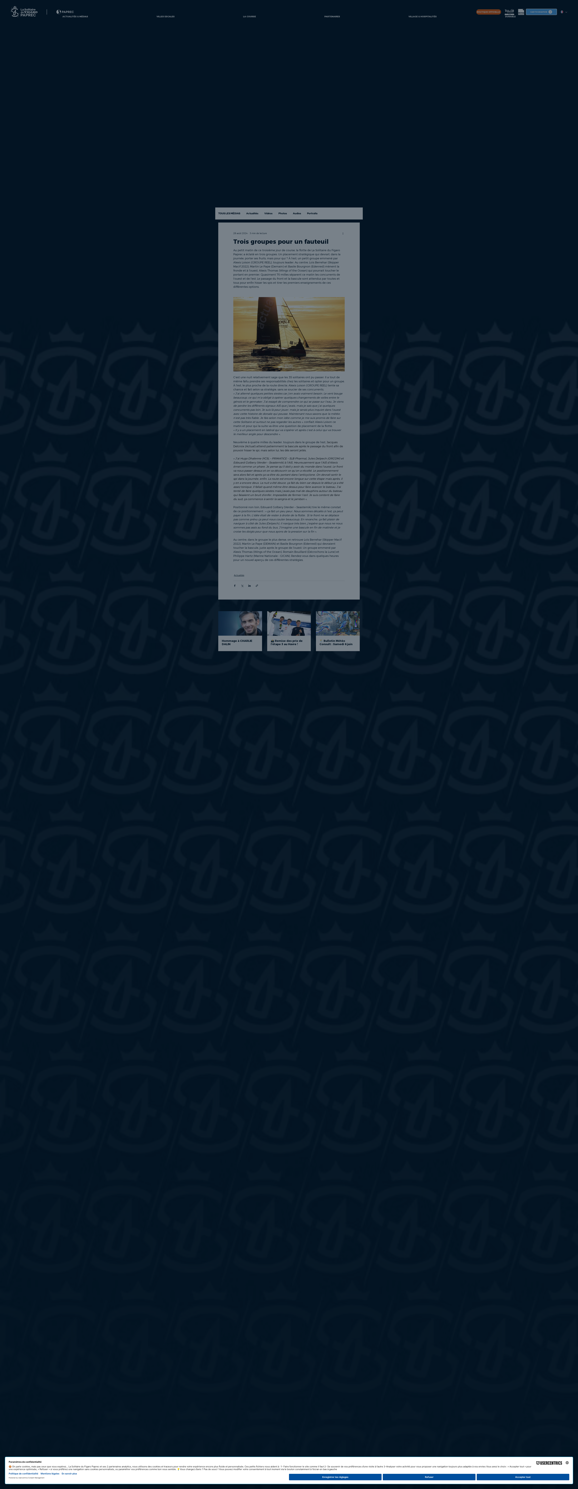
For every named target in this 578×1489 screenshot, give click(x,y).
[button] (224, 678)
